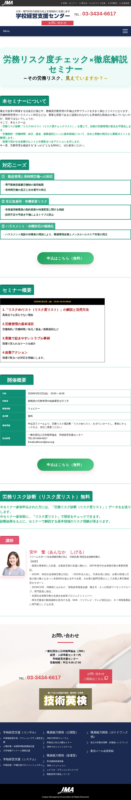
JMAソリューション (56, 765)
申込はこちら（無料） (65, 258)
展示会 (84, 3)
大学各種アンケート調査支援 (16, 750)
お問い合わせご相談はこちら (95, 676)
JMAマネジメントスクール (59, 747)
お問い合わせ (57, 23)
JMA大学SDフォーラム (58, 738)
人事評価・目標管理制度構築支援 (18, 746)
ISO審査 (113, 3)
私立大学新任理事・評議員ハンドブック (109, 742)
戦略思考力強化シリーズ (58, 774)
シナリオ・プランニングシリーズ (62, 770)
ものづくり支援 (98, 3)
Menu (6, 31)
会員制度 (125, 3)
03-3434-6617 (99, 14)
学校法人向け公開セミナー (59, 742)
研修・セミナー (70, 3)
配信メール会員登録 (102, 751)
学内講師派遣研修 (55, 761)
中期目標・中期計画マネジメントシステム (23, 765)
